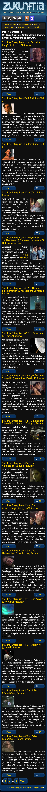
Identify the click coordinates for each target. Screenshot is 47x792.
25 (40, 284)
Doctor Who (10, 27)
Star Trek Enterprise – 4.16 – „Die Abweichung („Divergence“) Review (20, 507)
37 (40, 459)
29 (40, 732)
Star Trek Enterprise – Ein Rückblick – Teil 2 (23, 100)
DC (29, 27)
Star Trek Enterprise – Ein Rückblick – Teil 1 (23, 145)
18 (40, 775)
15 (39, 371)
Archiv (11, 788)
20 (40, 233)
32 (40, 501)
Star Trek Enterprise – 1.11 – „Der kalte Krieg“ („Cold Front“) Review (21, 44)
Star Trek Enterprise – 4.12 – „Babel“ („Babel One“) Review (20, 692)
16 (39, 188)
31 (39, 140)
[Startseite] (4, 18)
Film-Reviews (10, 24)
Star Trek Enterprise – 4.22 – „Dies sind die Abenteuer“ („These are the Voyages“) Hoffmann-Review (23, 240)
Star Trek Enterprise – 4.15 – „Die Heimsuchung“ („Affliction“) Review (20, 552)
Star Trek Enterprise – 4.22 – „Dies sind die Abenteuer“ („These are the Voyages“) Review (23, 290)
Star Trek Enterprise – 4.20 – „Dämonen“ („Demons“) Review (23, 334)
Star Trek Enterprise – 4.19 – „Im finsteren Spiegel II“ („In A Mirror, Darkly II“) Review (23, 377)
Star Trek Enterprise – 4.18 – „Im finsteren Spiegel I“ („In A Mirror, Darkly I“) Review (23, 422)
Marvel (36, 27)
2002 (25, 255)
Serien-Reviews (25, 24)
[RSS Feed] (27, 18)
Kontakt (18, 788)
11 (39, 94)
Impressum (27, 788)
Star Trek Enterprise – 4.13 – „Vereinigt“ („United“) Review (21, 646)
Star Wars (21, 27)
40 (40, 416)
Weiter (9, 94)
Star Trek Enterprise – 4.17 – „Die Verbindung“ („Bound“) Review (18, 464)
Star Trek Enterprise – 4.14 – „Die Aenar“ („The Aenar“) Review (22, 600)
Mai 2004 (24, 257)
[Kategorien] (14, 18)
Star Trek (37, 24)
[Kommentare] (19, 18)
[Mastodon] (32, 18)
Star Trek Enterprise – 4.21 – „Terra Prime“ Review (23, 194)
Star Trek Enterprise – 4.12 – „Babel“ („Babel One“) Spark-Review (20, 738)
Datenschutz (38, 788)
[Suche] (9, 18)
